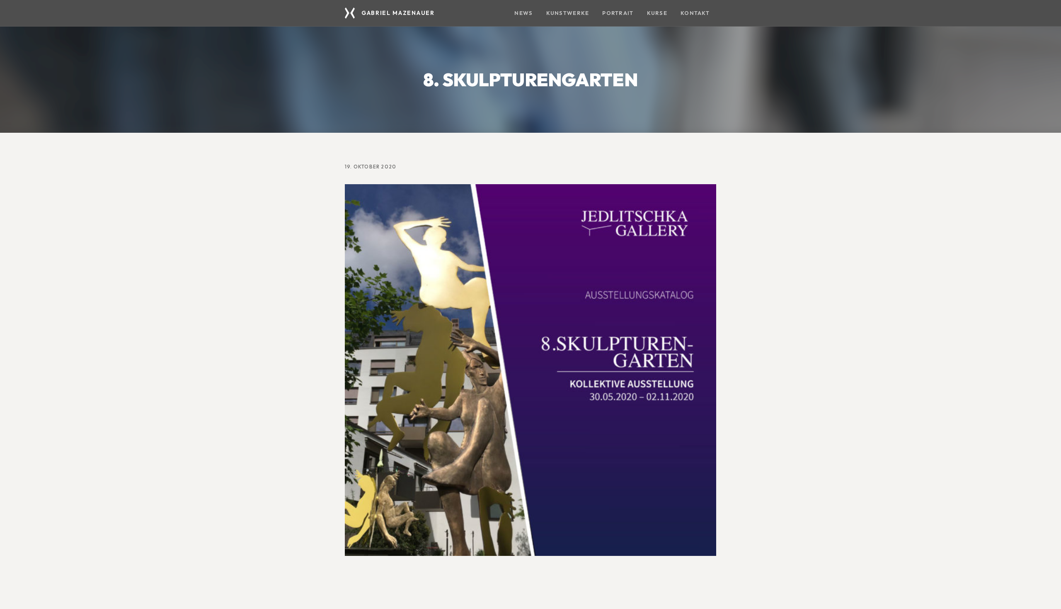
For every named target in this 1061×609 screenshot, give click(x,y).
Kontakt (695, 13)
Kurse (657, 13)
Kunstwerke (567, 13)
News (523, 13)
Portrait (617, 13)
